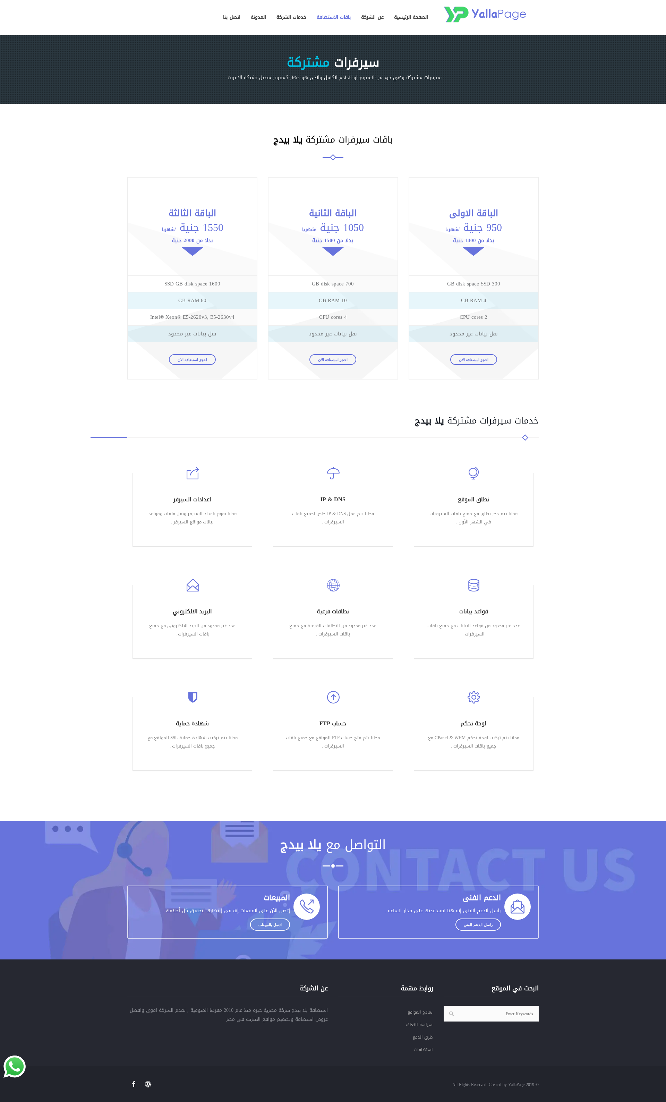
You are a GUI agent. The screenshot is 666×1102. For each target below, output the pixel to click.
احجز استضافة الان (192, 359)
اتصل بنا (231, 17)
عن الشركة (372, 17)
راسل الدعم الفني (478, 924)
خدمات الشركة (291, 17)
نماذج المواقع (420, 1012)
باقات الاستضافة (334, 17)
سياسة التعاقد (419, 1024)
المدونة (258, 17)
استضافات (423, 1049)
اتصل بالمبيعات (270, 924)
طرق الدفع (423, 1037)
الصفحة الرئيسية (411, 17)
